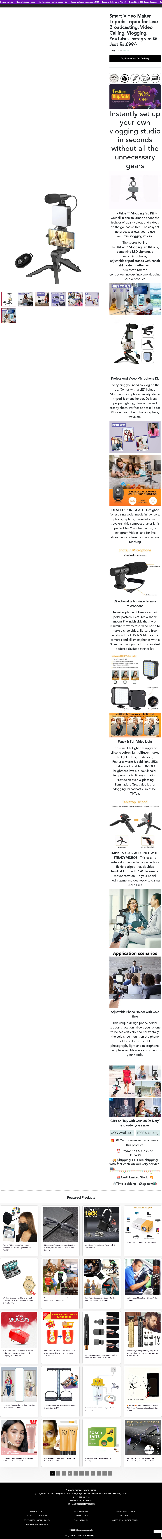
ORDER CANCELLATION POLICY (125, 1520)
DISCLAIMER (125, 1516)
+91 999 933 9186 (82, 1497)
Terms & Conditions (81, 1511)
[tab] (8, 299)
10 (105, 1473)
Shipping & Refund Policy (125, 1511)
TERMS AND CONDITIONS (36, 1516)
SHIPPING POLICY (81, 1516)
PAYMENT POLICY (81, 1520)
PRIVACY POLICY (37, 1511)
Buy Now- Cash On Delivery (135, 58)
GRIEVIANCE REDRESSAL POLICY (37, 1520)
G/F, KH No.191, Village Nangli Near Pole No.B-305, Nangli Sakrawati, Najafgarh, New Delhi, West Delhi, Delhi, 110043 (82, 1493)
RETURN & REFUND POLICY (37, 1524)
